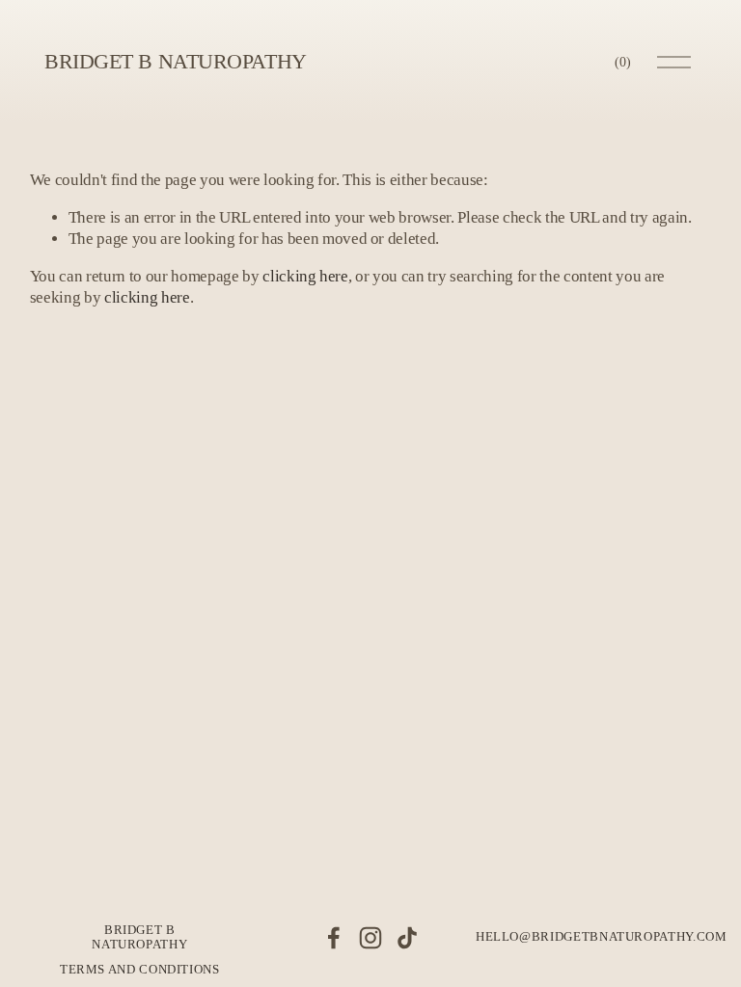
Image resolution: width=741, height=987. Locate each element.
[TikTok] (407, 937)
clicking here (305, 276)
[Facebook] (333, 937)
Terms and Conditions (140, 969)
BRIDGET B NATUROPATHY (175, 61)
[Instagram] (370, 937)
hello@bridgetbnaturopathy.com (601, 937)
